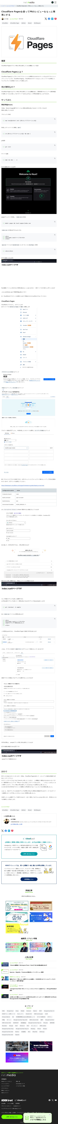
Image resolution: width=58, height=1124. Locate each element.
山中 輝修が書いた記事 (16, 824)
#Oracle (39, 1028)
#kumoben (4, 1025)
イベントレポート (5, 1083)
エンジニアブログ (10, 6)
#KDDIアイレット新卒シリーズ (8, 1013)
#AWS (3, 1011)
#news (17, 1011)
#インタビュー (34, 1025)
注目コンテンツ (4, 1092)
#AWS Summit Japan (38, 1013)
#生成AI (22, 1011)
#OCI (28, 1025)
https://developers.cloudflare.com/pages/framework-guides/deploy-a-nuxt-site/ (22, 485)
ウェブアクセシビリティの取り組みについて (11, 1108)
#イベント (9, 1019)
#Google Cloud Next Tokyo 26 (22, 1028)
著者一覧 (18, 1081)
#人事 (46, 1013)
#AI (13, 1017)
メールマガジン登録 (20, 1086)
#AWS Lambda (43, 1025)
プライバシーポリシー (6, 1106)
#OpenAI (17, 1034)
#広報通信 (23, 1031)
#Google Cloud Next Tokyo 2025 (20, 1019)
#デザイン (50, 1017)
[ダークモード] (52, 2)
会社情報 (3, 1103)
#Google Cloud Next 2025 (7, 1034)
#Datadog (33, 1028)
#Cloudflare (5, 23)
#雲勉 (3, 1019)
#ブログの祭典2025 (41, 1017)
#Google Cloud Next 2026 (7, 1031)
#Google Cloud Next (49, 1019)
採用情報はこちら (29, 879)
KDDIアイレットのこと (6, 1081)
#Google (11, 1025)
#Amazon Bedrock (6, 1017)
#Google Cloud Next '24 (49, 1011)
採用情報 (18, 1103)
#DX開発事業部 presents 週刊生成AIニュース (25, 1017)
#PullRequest (37, 23)
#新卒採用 (52, 1022)
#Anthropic (42, 1031)
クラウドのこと (4, 1088)
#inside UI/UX (29, 1013)
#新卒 (42, 1019)
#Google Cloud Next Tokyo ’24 (34, 1022)
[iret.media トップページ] (8, 1075)
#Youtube (45, 1022)
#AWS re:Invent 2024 (34, 1019)
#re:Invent (29, 1011)
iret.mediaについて (20, 1083)
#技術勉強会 (23, 1022)
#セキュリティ (20, 1013)
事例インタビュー (5, 1090)
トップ (2, 6)
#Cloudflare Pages (14, 23)
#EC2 (29, 1031)
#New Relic (35, 1031)
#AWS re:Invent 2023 (6, 1022)
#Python (17, 1031)
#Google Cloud (10, 1011)
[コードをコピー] (55, 119)
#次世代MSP (15, 1022)
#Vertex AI (22, 1025)
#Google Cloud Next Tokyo (8, 1028)
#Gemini (35, 1011)
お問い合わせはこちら (29, 854)
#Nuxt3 (30, 23)
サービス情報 (10, 1103)
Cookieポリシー (17, 1106)
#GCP (16, 1025)
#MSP (40, 1011)
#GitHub (24, 23)
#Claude (45, 1028)
